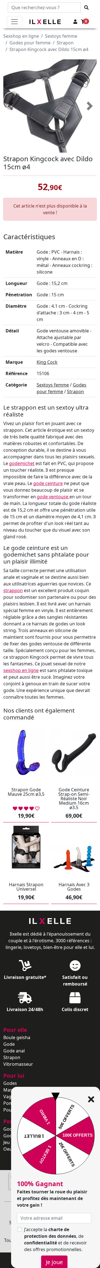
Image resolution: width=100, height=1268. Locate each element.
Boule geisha (16, 1037)
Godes (10, 1083)
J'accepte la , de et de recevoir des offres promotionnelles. (55, 1239)
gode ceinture (48, 483)
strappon (13, 590)
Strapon (65, 43)
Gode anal (14, 1051)
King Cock (47, 362)
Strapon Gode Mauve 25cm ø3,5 (26, 792)
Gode (9, 1044)
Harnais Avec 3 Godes (74, 886)
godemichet (21, 463)
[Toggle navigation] (14, 21)
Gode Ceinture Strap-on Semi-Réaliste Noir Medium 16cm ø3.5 (73, 798)
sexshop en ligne (21, 670)
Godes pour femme (30, 43)
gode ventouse (53, 497)
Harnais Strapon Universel (26, 886)
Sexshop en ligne (21, 36)
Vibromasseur (18, 1064)
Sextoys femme (61, 36)
